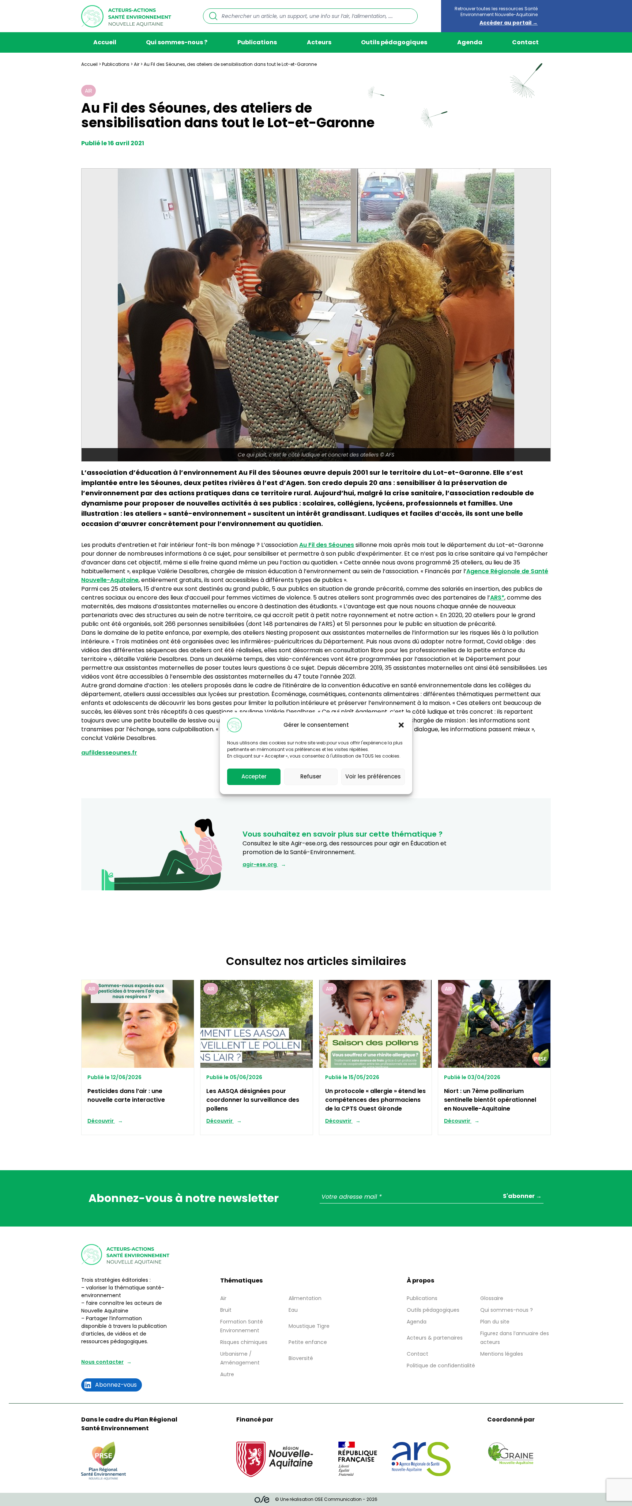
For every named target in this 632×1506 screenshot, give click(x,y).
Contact (525, 42)
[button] (401, 725)
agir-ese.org (260, 864)
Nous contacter (102, 1362)
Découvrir (101, 1120)
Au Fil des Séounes (326, 545)
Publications (257, 42)
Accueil (104, 42)
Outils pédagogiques (394, 42)
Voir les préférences (373, 776)
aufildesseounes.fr (109, 752)
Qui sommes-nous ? (176, 42)
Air (136, 64)
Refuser (310, 776)
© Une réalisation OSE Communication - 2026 (326, 1499)
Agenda (469, 42)
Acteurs (319, 42)
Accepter (254, 776)
